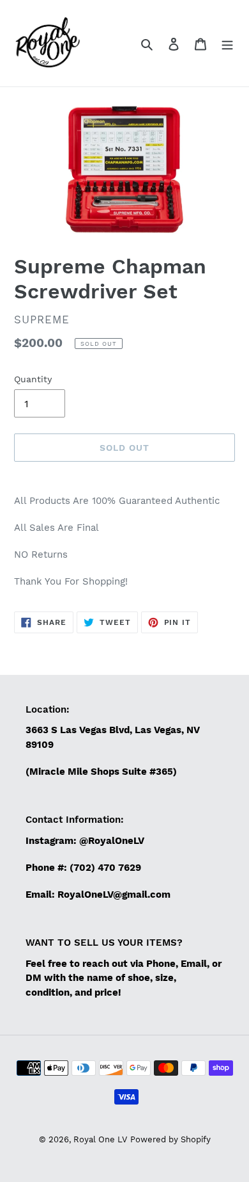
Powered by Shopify (170, 1139)
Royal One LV (100, 1139)
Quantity (33, 379)
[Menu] (227, 43)
